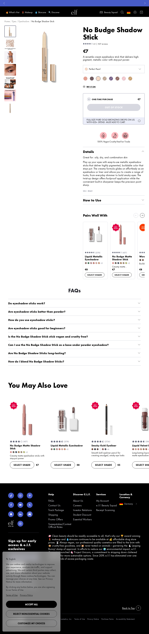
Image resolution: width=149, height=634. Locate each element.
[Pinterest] (30, 495)
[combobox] (114, 69)
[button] (48, 56)
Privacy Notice (93, 619)
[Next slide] (142, 215)
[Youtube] (20, 505)
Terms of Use (79, 619)
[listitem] (85, 78)
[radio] (89, 99)
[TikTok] (11, 495)
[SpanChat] (11, 514)
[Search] (122, 12)
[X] (30, 505)
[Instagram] (20, 495)
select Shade (94, 274)
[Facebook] (11, 505)
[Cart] (141, 12)
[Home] (74, 12)
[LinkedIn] (20, 514)
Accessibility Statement (125, 619)
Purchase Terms (107, 619)
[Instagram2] (20, 524)
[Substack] (30, 514)
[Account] (135, 12)
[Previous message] (4, 3)
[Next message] (145, 3)
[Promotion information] (139, 120)
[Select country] (128, 12)
